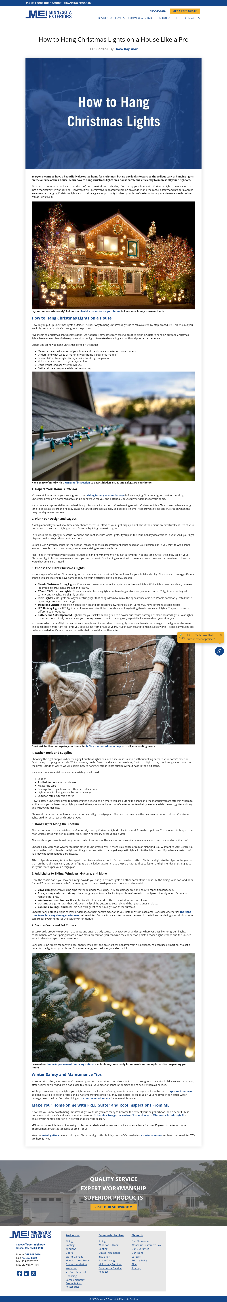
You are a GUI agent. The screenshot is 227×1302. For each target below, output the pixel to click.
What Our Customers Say (146, 1245)
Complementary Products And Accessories (75, 1283)
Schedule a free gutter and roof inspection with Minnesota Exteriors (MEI (139, 1115)
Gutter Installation (76, 1264)
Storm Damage (74, 1256)
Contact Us (192, 18)
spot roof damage (181, 1091)
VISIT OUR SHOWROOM (114, 1207)
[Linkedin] (26, 1273)
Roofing (70, 1245)
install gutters (50, 1135)
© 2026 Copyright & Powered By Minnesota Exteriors (113, 1299)
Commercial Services (141, 18)
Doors (69, 1252)
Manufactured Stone (78, 1260)
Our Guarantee (140, 1249)
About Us (165, 18)
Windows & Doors (109, 1245)
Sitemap (136, 1268)
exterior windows (151, 1135)
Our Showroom (140, 1241)
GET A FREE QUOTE (185, 11)
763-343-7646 (158, 11)
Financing (71, 1276)
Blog (178, 18)
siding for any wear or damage (105, 495)
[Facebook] (19, 1273)
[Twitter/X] (33, 1273)
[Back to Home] (48, 14)
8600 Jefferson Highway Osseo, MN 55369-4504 (30, 1246)
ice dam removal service (95, 1098)
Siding (69, 1241)
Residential (73, 1235)
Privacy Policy (139, 1260)
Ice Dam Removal (76, 1272)
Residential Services (111, 18)
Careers (136, 1256)
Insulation (71, 1268)
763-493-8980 (29, 1258)
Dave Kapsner (126, 49)
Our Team (137, 1252)
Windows (71, 1249)
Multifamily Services (110, 1264)
